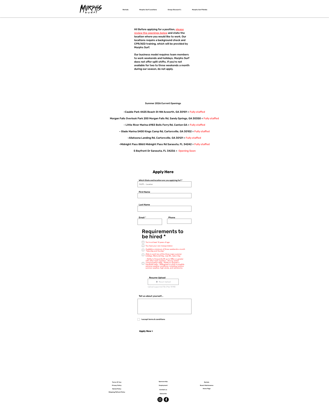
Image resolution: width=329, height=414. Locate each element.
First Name (144, 192)
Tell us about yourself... (151, 296)
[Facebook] (166, 399)
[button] (163, 282)
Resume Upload (157, 278)
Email (142, 217)
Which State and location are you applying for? (160, 180)
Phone (171, 217)
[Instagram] (159, 399)
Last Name (144, 205)
